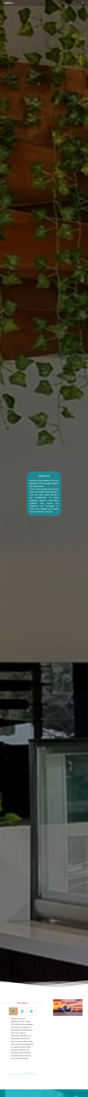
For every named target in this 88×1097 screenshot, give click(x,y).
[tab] (13, 1011)
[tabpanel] (22, 1039)
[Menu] (83, 3)
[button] (67, 1007)
